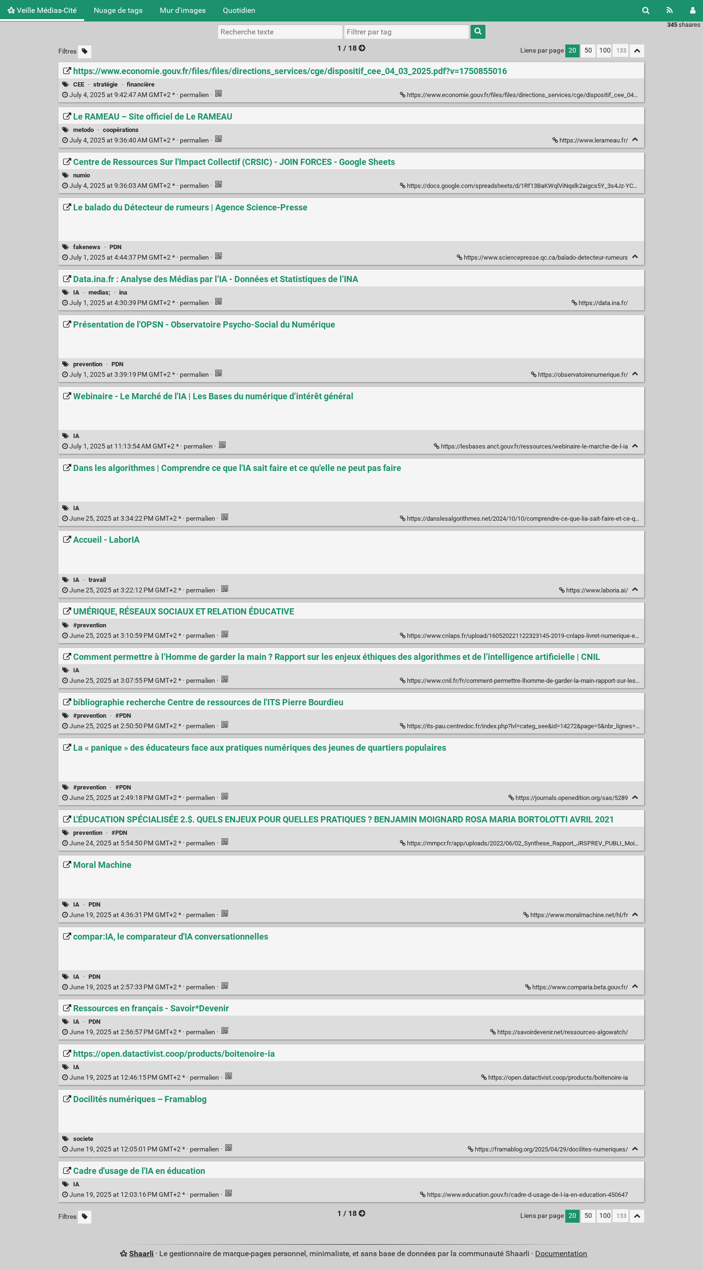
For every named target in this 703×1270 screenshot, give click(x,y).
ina (123, 292)
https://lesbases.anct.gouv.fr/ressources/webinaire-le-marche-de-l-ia (534, 446)
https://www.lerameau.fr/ (593, 140)
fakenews (86, 247)
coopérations (121, 129)
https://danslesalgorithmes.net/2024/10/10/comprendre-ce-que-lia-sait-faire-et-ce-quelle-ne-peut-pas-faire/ (553, 518)
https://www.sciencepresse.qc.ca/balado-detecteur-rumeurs (545, 257)
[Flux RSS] (670, 10)
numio (81, 175)
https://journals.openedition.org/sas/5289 (571, 797)
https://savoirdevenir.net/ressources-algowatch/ (562, 1032)
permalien (139, 95)
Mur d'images (183, 10)
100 (605, 50)
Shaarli (141, 1253)
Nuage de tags (118, 10)
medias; (99, 292)
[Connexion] (692, 10)
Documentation (561, 1253)
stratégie (105, 84)
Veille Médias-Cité (46, 10)
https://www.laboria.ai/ (597, 590)
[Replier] (634, 139)
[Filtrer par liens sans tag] (84, 51)
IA (76, 292)
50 (588, 50)
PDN (115, 247)
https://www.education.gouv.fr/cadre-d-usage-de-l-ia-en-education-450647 (527, 1194)
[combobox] (406, 31)
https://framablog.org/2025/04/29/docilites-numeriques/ (551, 1149)
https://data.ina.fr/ (603, 303)
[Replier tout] (637, 50)
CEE (78, 84)
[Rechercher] (646, 10)
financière (140, 84)
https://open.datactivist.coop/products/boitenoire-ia (558, 1077)
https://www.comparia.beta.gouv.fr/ (580, 987)
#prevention (89, 625)
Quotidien (239, 10)
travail (97, 579)
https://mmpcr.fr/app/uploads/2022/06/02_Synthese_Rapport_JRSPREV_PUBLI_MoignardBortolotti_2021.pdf (554, 843)
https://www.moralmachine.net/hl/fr (579, 915)
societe (83, 1138)
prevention (87, 364)
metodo (83, 129)
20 (572, 50)
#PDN (123, 715)
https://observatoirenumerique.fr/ (583, 374)
